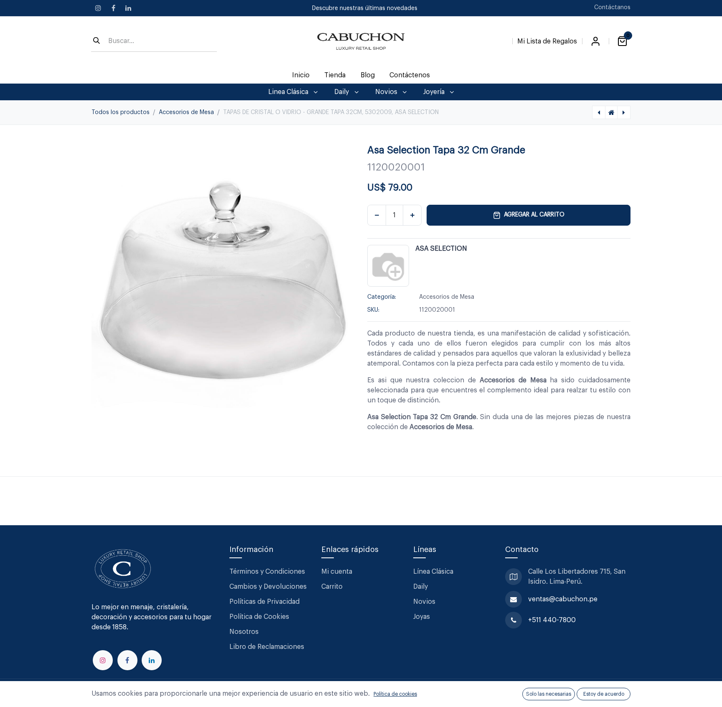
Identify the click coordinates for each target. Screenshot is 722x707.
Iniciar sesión (595, 41)
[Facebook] (113, 8)
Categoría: (381, 297)
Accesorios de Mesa (186, 112)
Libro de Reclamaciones (266, 646)
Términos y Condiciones (268, 571)
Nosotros (244, 631)
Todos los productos (121, 112)
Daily (420, 586)
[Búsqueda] (96, 41)
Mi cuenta (336, 571)
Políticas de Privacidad (264, 601)
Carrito (332, 586)
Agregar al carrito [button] (534, 215)
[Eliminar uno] (377, 215)
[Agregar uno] (412, 215)
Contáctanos (612, 7)
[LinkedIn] (128, 8)
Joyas (421, 616)
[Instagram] (98, 8)
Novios (424, 601)
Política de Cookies (259, 616)
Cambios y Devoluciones (268, 586)
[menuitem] (301, 75)
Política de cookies (395, 694)
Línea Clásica (433, 571)
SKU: (373, 310)
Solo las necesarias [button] (548, 694)
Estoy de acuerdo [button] (603, 694)
